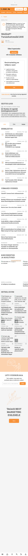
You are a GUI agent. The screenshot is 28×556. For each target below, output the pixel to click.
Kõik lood (8, 12)
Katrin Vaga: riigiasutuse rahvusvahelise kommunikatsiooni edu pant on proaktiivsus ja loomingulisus (15, 172)
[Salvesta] (26, 132)
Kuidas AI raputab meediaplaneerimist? (9, 110)
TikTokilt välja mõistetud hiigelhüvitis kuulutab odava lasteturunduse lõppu (7, 351)
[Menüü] (2, 554)
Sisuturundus (8, 106)
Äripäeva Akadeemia (6, 282)
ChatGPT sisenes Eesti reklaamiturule (12, 193)
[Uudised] (7, 554)
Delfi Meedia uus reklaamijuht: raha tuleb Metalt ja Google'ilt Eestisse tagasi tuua (14, 135)
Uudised (7, 131)
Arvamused (4, 205)
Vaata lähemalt (5, 94)
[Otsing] (16, 554)
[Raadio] (12, 554)
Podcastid (19, 12)
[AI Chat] (21, 554)
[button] (10, 383)
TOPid (14, 12)
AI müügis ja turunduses (8, 284)
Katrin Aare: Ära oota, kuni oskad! (11, 207)
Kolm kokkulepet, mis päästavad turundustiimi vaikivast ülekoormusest (12, 154)
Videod (25, 12)
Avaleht (3, 12)
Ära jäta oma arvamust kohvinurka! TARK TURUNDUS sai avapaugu (13, 145)
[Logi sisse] (25, 554)
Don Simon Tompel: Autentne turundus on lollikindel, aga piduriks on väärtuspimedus (9, 246)
